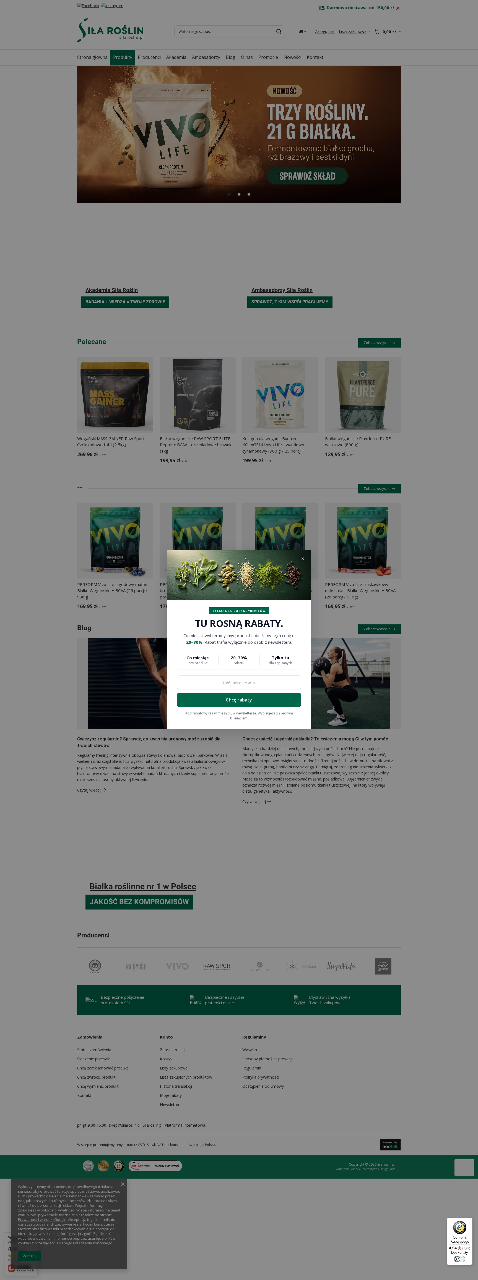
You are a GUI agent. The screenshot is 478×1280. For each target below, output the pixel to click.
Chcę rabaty (239, 700)
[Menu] (469, 1221)
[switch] (459, 1259)
